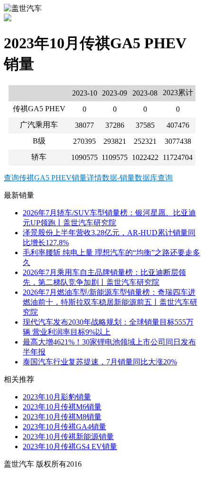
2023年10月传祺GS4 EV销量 (70, 446)
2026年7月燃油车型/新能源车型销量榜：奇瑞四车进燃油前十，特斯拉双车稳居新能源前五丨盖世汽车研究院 (110, 302)
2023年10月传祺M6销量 (62, 407)
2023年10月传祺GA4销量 (64, 427)
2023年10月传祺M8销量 (62, 417)
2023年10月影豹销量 (57, 397)
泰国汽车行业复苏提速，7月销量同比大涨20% (100, 362)
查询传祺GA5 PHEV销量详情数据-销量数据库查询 (88, 178)
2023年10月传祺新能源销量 (68, 437)
